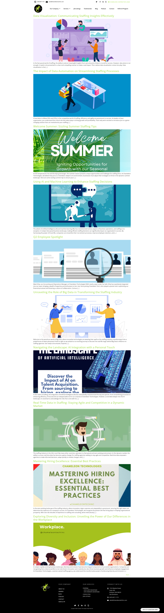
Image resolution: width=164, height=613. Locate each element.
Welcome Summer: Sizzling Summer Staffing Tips (64, 126)
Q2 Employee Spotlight (48, 237)
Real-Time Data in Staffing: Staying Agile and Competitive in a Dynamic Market (78, 404)
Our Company (54, 8)
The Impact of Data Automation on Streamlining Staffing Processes (76, 71)
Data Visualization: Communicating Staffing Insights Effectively (73, 16)
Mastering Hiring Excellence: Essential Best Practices (67, 461)
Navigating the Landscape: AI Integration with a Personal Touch (74, 347)
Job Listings (77, 8)
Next (128, 575)
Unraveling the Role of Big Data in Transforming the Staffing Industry (77, 292)
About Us (61, 589)
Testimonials (88, 8)
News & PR (62, 601)
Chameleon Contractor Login (120, 2)
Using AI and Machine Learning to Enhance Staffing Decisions (72, 181)
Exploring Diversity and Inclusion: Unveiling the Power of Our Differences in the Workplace (81, 518)
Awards (61, 591)
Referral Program (123, 8)
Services (66, 8)
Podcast (103, 8)
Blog (96, 8)
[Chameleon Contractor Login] (108, 2)
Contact (111, 8)
